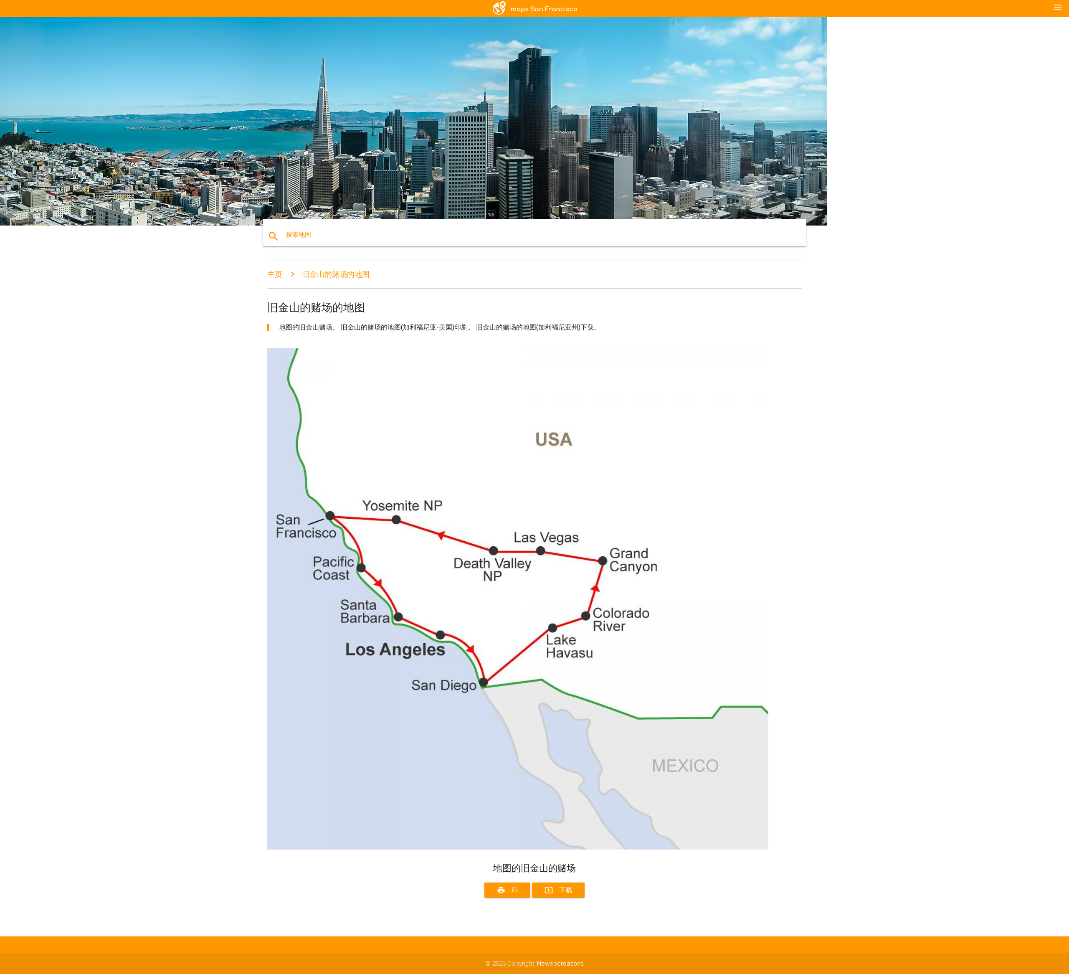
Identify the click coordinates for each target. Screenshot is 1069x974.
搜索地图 (298, 234)
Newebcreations (560, 963)
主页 (274, 274)
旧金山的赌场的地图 (336, 274)
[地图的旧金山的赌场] (517, 847)
